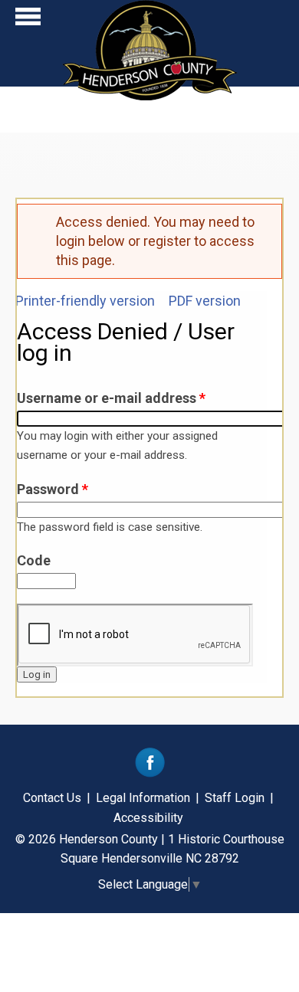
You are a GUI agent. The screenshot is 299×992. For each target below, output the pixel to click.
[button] (28, 20)
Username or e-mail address (111, 398)
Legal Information (143, 798)
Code (34, 560)
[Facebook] (150, 773)
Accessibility (148, 817)
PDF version (205, 301)
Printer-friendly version (85, 301)
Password (52, 489)
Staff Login (234, 798)
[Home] (150, 95)
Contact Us (52, 798)
